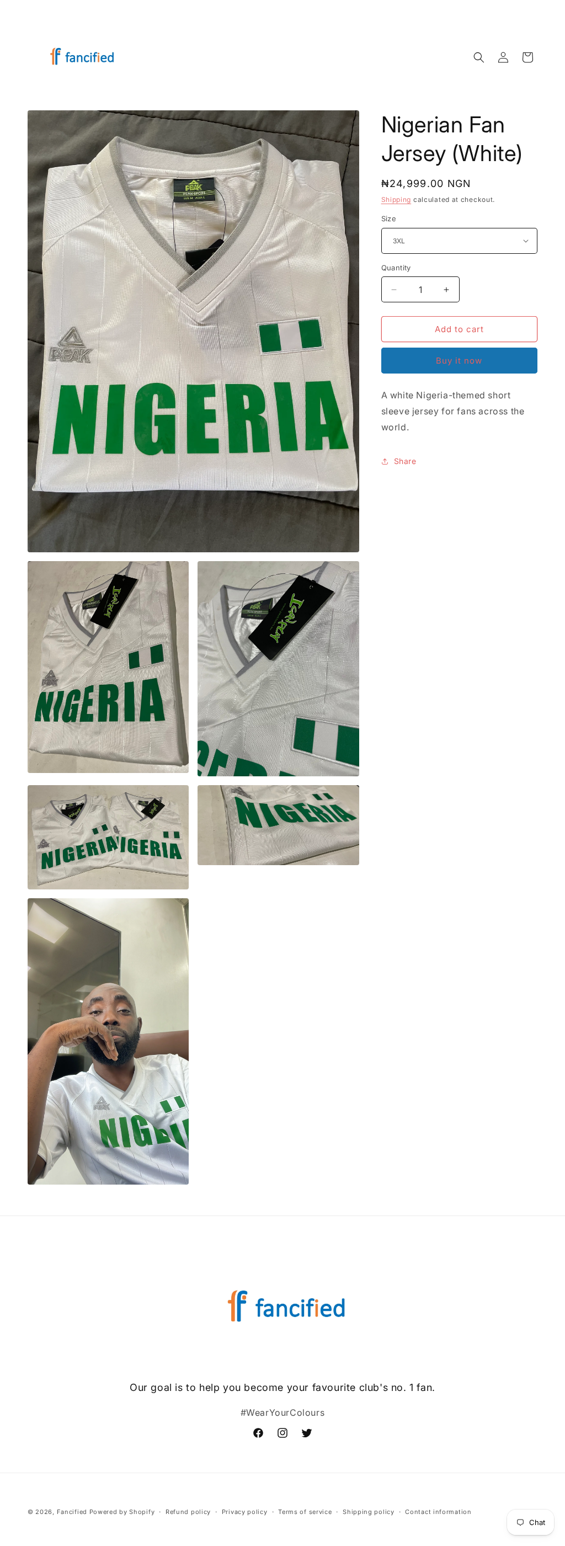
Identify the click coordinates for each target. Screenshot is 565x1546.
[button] (479, 57)
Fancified (72, 1512)
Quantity (396, 267)
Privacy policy (245, 1512)
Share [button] (405, 461)
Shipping (396, 199)
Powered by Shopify (122, 1512)
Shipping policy (369, 1512)
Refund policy (188, 1512)
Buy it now (459, 360)
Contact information (438, 1512)
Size (389, 218)
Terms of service (305, 1512)
